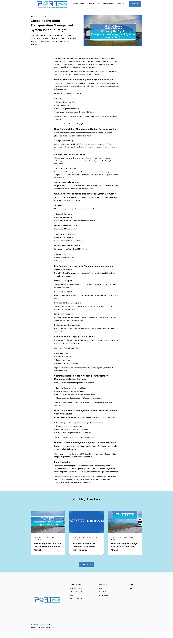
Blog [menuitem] (100, 588)
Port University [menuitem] (104, 595)
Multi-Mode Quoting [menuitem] (76, 588)
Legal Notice (34, 627)
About (91, 4)
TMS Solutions (79, 4)
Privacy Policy (43, 627)
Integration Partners (105, 4)
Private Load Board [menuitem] (76, 599)
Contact (120, 4)
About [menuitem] (131, 584)
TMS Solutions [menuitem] (75, 584)
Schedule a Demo (135, 4)
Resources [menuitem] (103, 584)
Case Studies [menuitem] (103, 592)
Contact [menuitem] (132, 588)
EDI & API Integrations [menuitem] (77, 592)
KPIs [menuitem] (71, 595)
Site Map (51, 627)
